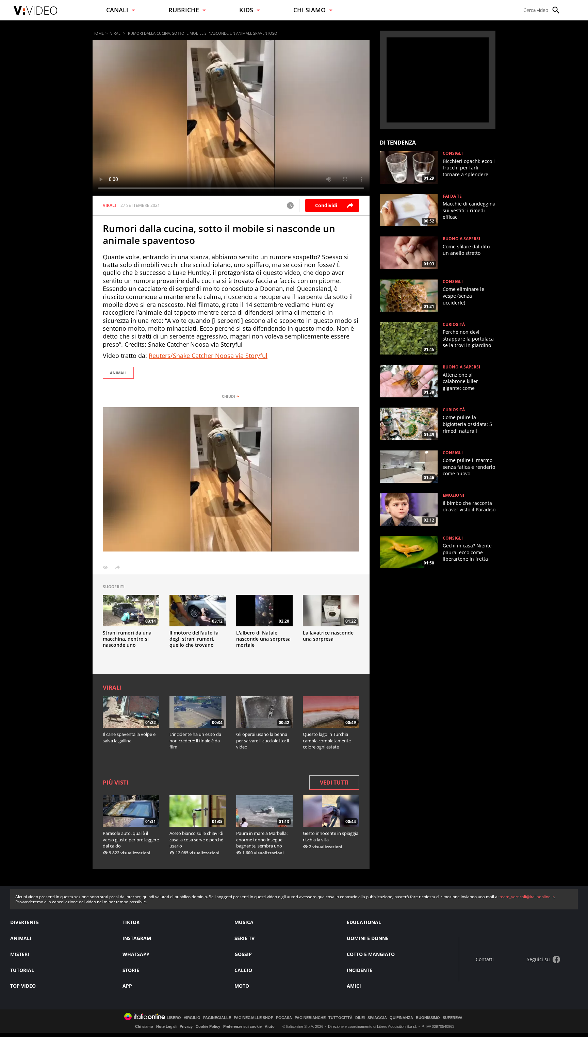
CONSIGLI (453, 153)
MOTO (241, 986)
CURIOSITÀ (454, 324)
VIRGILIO (192, 1018)
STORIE (130, 970)
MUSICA (244, 922)
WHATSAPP (135, 954)
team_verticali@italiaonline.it (527, 897)
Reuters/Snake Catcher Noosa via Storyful (208, 355)
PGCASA (284, 1018)
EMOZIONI (453, 495)
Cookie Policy (208, 1026)
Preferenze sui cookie (242, 1026)
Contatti (485, 959)
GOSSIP (243, 954)
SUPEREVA (452, 1018)
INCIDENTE (359, 970)
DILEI (360, 1018)
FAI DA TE (452, 196)
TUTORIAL (22, 970)
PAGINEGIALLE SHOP (253, 1018)
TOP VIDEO (23, 986)
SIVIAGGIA (377, 1018)
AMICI (354, 986)
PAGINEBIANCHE (310, 1018)
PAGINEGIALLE (217, 1018)
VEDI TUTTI (334, 782)
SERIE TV (244, 938)
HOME (98, 33)
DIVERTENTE (24, 922)
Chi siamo (144, 1026)
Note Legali (166, 1026)
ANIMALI (118, 372)
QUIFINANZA (401, 1018)
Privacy (186, 1026)
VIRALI (115, 33)
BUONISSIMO (428, 1018)
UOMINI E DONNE (368, 938)
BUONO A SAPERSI (461, 238)
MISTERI (19, 954)
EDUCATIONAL (364, 922)
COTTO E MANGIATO (371, 954)
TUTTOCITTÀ (340, 1018)
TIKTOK (131, 922)
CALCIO (243, 970)
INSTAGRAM (136, 938)
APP (127, 986)
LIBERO (174, 1018)
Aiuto (270, 1026)
